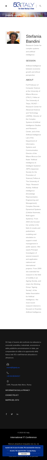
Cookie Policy (31, 451)
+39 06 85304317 (13, 376)
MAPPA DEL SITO (12, 400)
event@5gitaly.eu (13, 367)
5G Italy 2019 (10, 21)
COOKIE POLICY (12, 395)
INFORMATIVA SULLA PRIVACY (17, 390)
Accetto (24, 454)
